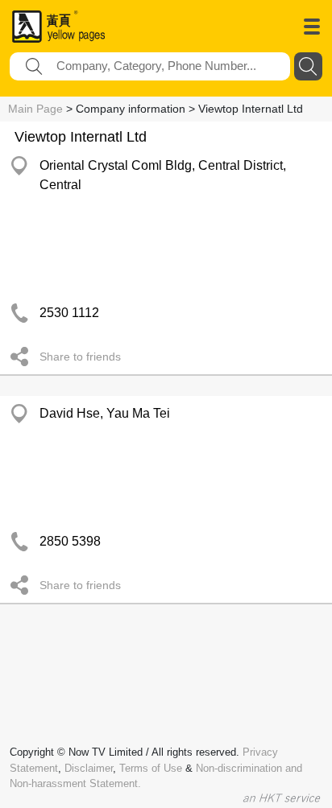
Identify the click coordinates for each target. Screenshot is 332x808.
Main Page (35, 108)
